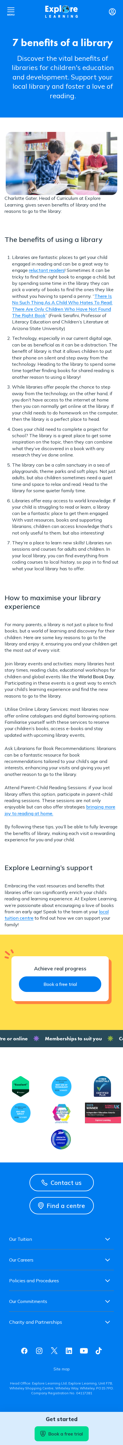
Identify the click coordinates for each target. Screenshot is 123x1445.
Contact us (66, 1182)
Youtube (84, 1351)
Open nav (11, 11)
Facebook (24, 1351)
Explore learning (61, 11)
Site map (61, 1369)
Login (112, 11)
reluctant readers (47, 270)
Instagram (39, 1351)
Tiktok (99, 1351)
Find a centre (66, 1205)
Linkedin (69, 1351)
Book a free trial (65, 1434)
